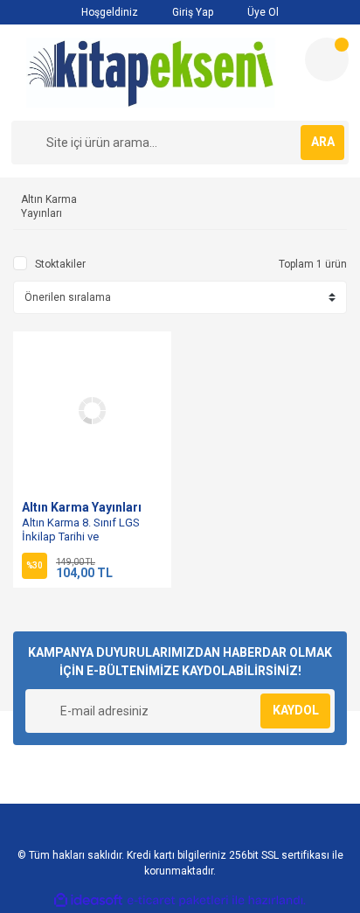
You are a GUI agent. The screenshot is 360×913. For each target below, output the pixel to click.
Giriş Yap (191, 12)
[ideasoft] (88, 900)
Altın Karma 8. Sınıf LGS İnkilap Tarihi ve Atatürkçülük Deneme (81, 536)
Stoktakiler (60, 264)
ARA (323, 142)
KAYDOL (296, 710)
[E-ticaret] (178, 901)
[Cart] (327, 59)
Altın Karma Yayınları (82, 507)
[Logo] (151, 73)
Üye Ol (262, 12)
